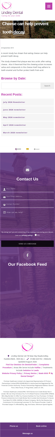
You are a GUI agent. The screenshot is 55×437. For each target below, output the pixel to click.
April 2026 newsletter (14, 125)
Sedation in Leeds (31, 370)
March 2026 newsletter (15, 132)
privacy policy (27, 235)
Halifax (37, 367)
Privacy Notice (30, 373)
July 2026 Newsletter (14, 102)
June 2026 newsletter (14, 110)
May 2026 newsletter (14, 117)
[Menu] (48, 6)
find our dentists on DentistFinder (21, 364)
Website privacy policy (12, 373)
